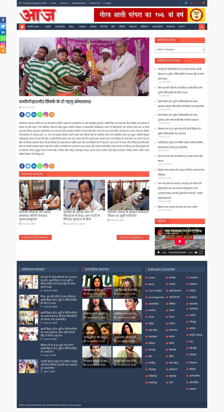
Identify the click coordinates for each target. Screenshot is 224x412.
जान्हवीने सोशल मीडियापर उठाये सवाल (136, 337)
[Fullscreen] (201, 252)
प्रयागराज (173, 330)
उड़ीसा (151, 323)
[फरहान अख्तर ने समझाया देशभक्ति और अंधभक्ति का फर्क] (96, 355)
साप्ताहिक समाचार (97, 269)
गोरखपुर (152, 369)
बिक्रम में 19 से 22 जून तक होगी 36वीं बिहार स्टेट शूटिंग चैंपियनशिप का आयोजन (179, 131)
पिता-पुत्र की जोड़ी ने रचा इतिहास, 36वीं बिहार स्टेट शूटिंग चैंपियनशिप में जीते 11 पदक (180, 90)
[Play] (158, 252)
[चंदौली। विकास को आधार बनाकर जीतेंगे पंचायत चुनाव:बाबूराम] (40, 195)
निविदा (172, 303)
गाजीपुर (152, 362)
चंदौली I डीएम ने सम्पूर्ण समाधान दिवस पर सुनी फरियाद (128, 214)
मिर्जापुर (193, 348)
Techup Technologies (70, 405)
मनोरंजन (171, 26)
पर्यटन (182, 26)
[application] (180, 241)
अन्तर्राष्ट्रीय (60, 26)
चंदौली (192, 315)
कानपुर (152, 349)
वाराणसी (193, 303)
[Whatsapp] (40, 114)
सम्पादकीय (157, 26)
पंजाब (171, 310)
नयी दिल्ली (174, 297)
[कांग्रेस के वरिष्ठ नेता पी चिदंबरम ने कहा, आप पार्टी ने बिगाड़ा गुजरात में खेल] (84, 195)
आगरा (151, 316)
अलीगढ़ (152, 310)
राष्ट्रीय (48, 26)
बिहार (171, 356)
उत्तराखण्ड (153, 336)
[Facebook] (22, 114)
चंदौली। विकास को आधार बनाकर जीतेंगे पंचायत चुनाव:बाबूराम (35, 215)
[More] (51, 114)
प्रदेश (71, 26)
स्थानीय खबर (33, 26)
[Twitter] (28, 114)
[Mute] (196, 252)
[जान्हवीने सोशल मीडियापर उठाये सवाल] (127, 333)
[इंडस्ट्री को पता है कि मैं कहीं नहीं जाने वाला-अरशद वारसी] (127, 355)
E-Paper (107, 3)
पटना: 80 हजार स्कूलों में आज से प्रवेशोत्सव (134, 237)
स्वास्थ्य (82, 26)
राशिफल (144, 26)
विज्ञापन (133, 26)
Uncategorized (156, 297)
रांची (171, 382)
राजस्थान (194, 277)
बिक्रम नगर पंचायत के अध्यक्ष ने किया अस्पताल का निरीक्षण (181, 172)
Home (53, 3)
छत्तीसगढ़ (153, 376)
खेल (113, 26)
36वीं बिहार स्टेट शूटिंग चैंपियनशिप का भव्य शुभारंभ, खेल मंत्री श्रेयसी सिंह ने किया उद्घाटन (178, 117)
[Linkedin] (34, 114)
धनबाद (172, 284)
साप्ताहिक (194, 382)
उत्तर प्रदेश (153, 330)
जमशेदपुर (153, 382)
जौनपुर (193, 321)
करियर (93, 26)
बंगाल (172, 336)
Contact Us (94, 3)
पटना (171, 316)
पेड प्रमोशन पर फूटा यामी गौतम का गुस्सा (107, 290)
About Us (64, 3)
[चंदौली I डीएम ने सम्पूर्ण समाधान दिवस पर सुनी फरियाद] (128, 195)
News (151, 284)
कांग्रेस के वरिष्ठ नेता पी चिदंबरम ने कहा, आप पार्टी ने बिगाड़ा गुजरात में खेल (81, 215)
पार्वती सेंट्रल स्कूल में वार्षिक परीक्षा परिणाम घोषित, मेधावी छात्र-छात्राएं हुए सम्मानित (180, 145)
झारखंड (172, 277)
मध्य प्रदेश (173, 362)
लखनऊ (193, 297)
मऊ (191, 341)
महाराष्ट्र (172, 376)
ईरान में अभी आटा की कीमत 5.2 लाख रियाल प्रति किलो (180, 159)
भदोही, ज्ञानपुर (196, 334)
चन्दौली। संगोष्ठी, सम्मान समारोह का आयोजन (37, 237)
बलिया (193, 328)
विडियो (122, 26)
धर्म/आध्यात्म (175, 290)
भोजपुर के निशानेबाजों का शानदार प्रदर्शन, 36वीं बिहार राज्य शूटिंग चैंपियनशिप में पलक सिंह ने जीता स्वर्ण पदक (181, 74)
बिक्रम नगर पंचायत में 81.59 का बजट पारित (177, 207)
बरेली (171, 343)
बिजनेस (103, 26)
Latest (152, 277)
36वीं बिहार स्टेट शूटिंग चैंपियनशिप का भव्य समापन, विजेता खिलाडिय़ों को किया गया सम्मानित (181, 104)
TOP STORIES (155, 290)
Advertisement (78, 3)
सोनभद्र (193, 354)
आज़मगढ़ (194, 308)
